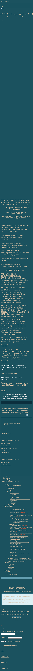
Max (2, 651)
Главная (6, 484)
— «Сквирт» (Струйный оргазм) (21, 519)
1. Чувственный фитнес (18, 525)
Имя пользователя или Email (12, 632)
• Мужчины (10, 487)
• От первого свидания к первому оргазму (19, 558)
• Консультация (14, 493)
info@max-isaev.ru (6, 446)
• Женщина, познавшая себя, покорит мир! (19, 559)
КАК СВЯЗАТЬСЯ (6, 433)
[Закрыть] (1, 625)
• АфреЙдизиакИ (9, 505)
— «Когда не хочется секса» (17, 548)
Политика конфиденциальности (10, 440)
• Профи (12, 503)
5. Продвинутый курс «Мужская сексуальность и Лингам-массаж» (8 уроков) (20, 537)
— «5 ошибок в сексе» (16, 546)
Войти (2, 641)
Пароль (4, 637)
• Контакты (7, 571)
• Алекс (9, 565)
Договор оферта (5, 443)
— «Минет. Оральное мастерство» (19, 545)
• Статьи (9, 568)
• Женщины (10, 488)
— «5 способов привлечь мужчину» (19, 542)
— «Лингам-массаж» (15, 543)
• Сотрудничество (12, 574)
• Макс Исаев (10, 564)
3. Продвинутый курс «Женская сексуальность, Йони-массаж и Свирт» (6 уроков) (21, 515)
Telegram (4, 662)
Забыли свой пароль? (9, 645)
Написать (4, 668)
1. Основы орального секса (17, 509)
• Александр (10, 567)
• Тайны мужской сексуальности (16, 561)
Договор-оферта (5, 462)
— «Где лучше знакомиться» (17, 549)
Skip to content (5, 1)
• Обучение (13, 494)
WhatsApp (5, 657)
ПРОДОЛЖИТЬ (16, 617)
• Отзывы (6, 570)
